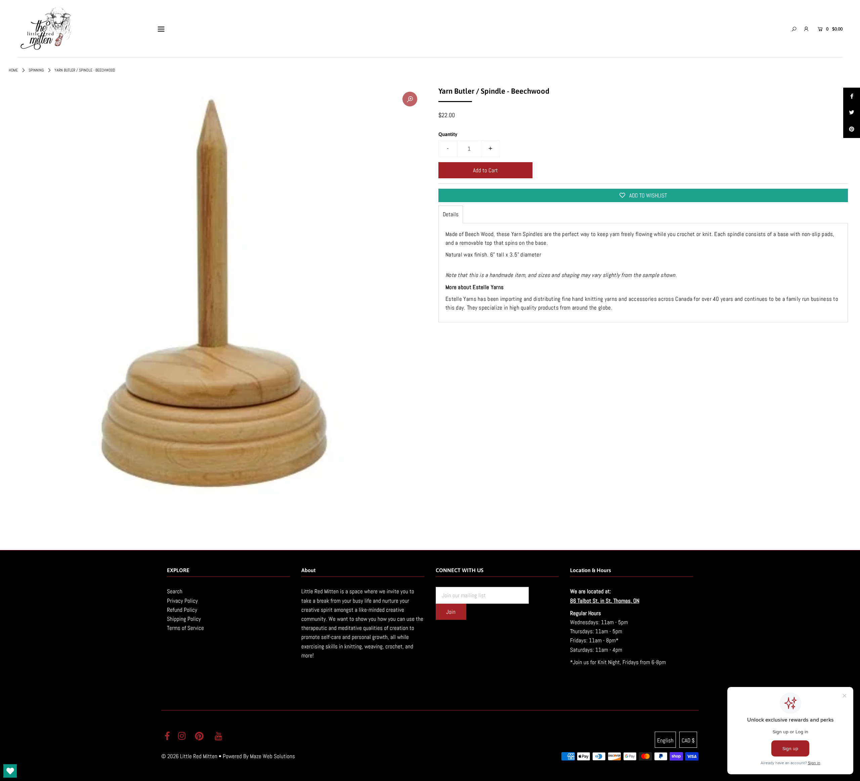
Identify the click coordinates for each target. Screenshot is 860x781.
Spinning (36, 70)
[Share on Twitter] (851, 112)
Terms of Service (185, 628)
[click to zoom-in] (409, 99)
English (665, 740)
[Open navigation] (161, 29)
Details (451, 214)
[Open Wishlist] (10, 771)
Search (174, 591)
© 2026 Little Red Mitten (189, 756)
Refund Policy (182, 609)
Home (13, 70)
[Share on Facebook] (851, 96)
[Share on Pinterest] (851, 129)
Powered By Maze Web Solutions (259, 756)
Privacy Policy (182, 600)
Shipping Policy (184, 619)
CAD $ (688, 740)
